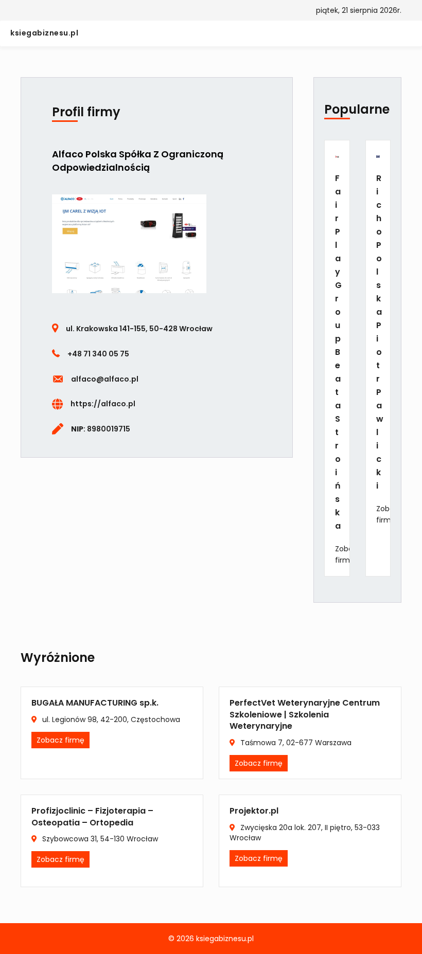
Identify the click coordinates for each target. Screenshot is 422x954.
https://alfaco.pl (103, 404)
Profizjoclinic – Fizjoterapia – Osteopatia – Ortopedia (92, 816)
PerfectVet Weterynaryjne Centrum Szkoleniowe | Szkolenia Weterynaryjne (305, 714)
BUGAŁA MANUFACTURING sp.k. (95, 703)
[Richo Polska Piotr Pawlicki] (378, 156)
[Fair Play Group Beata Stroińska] (337, 156)
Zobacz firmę (348, 554)
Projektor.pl (254, 811)
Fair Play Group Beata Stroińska (338, 352)
